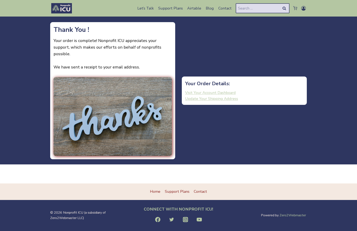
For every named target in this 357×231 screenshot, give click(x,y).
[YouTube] (199, 219)
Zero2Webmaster (293, 215)
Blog (210, 8)
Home (155, 191)
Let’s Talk (145, 8)
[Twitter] (171, 219)
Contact (225, 8)
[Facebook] (158, 219)
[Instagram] (185, 219)
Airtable (194, 8)
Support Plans (170, 8)
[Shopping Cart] (295, 8)
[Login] (303, 8)
